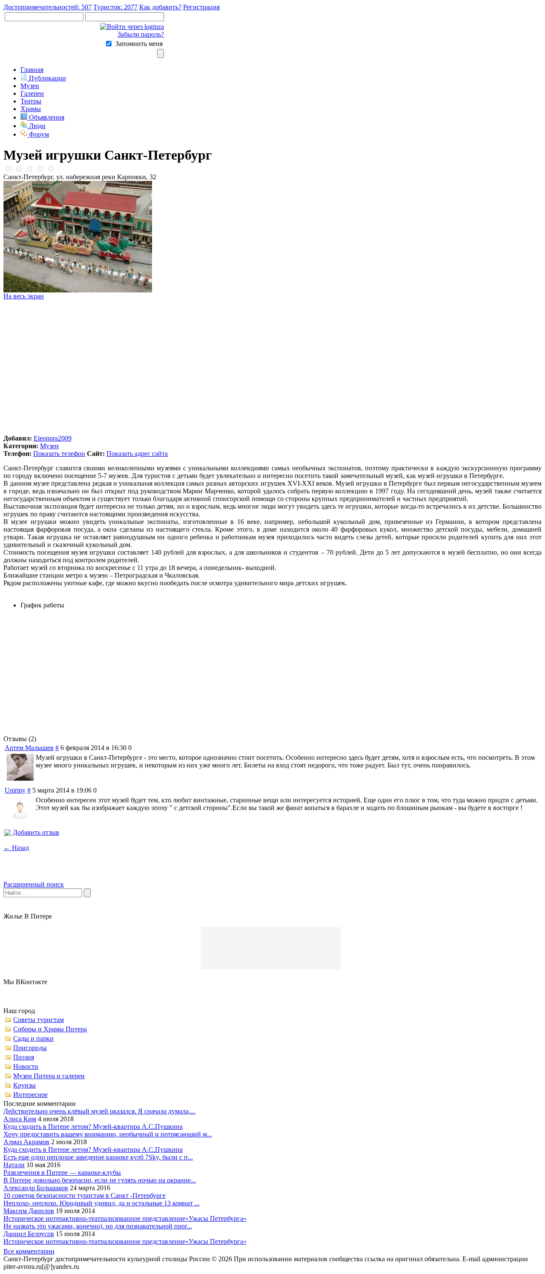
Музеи (29, 85)
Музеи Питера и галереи (49, 1075)
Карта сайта (166, 1266)
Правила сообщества (114, 1266)
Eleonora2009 (53, 438)
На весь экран (23, 296)
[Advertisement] (272, 367)
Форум (38, 134)
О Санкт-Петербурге (238, 1266)
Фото (196, 1266)
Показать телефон (59, 453)
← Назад (16, 847)
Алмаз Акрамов (26, 1141)
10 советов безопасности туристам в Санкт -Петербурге (84, 1195)
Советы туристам (38, 1019)
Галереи (32, 93)
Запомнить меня (139, 43)
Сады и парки (33, 1038)
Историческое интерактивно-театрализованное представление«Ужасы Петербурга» (125, 1218)
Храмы (30, 108)
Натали (14, 1164)
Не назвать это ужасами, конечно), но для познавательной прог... (97, 1226)
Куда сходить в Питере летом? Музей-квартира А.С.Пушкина (93, 1126)
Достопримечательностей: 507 (47, 7)
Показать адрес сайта (137, 453)
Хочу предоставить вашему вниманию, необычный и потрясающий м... (107, 1134)
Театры (30, 101)
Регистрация (201, 7)
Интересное (30, 1094)
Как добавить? (160, 7)
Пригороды (30, 1047)
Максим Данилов (28, 1210)
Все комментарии (28, 1251)
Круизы (24, 1085)
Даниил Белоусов (28, 1233)
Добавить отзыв (36, 832)
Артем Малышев (29, 747)
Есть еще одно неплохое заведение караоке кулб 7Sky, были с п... (98, 1157)
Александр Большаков (35, 1187)
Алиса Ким (19, 1118)
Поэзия (23, 1057)
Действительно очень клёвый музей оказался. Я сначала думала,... (99, 1111)
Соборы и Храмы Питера (50, 1029)
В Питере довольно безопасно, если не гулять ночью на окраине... (99, 1180)
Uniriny (15, 790)
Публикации (46, 78)
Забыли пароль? (141, 34)
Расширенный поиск (33, 884)
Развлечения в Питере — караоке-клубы (62, 1172)
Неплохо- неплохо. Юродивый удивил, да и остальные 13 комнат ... (101, 1203)
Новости (25, 1066)
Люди (36, 125)
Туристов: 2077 (115, 7)
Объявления (45, 117)
